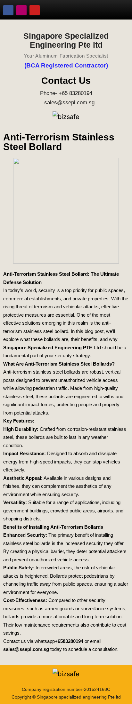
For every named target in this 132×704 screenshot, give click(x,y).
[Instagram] (21, 10)
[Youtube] (34, 10)
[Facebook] (8, 10)
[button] (117, 10)
